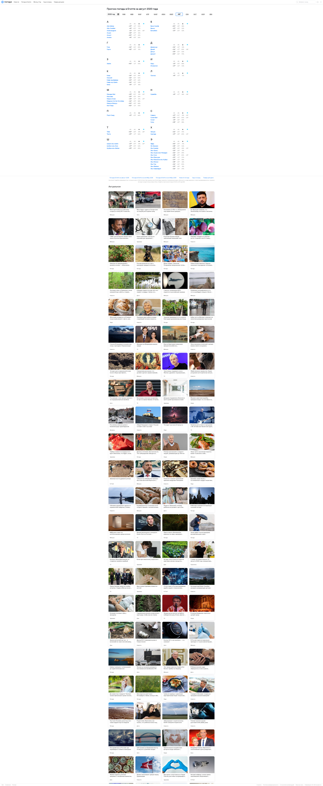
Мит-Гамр (110, 105)
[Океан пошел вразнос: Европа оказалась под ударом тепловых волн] (201, 257)
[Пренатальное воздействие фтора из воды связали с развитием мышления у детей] (175, 742)
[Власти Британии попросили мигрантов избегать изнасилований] (175, 338)
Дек (211, 14)
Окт (195, 14)
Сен (187, 14)
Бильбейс (154, 30)
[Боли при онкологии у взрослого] (148, 553)
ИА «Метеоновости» (316, 784)
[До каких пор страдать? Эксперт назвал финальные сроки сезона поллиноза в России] (121, 688)
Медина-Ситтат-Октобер (115, 101)
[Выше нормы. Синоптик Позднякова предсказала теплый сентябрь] (175, 257)
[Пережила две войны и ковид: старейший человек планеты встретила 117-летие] (148, 311)
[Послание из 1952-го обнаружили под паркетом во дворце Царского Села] (175, 204)
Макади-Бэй (111, 94)
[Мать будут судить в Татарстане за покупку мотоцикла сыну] (148, 204)
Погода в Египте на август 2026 (119, 177)
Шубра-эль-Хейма (113, 148)
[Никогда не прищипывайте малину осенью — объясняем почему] (121, 257)
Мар (139, 14)
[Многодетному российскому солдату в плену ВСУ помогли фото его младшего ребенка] (121, 204)
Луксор (153, 75)
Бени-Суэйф (155, 26)
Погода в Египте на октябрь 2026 (166, 177)
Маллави (110, 96)
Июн (163, 14)
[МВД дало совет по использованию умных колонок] (121, 526)
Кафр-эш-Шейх (112, 82)
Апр (147, 14)
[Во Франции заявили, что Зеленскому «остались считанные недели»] (201, 204)
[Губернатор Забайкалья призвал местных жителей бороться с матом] (148, 473)
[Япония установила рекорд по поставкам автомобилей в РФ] (148, 661)
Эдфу (152, 144)
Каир (108, 75)
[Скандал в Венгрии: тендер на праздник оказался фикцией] (201, 688)
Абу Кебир (110, 26)
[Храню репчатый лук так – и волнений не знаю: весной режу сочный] (121, 634)
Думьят (153, 54)
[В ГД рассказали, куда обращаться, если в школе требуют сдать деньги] (201, 661)
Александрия (111, 30)
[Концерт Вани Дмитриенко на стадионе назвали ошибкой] (121, 553)
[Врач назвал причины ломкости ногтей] (148, 580)
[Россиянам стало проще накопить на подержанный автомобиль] (121, 392)
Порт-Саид (110, 115)
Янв (123, 14)
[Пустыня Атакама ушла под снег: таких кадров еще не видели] (121, 715)
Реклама (14, 784)
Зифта (109, 63)
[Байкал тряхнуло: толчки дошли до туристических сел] (121, 661)
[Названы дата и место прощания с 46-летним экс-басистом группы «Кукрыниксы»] (201, 419)
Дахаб (153, 49)
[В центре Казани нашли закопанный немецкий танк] (175, 230)
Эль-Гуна (154, 155)
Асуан (109, 33)
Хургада (153, 134)
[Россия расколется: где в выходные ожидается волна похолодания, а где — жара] (148, 257)
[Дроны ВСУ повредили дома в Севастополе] (148, 634)
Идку (152, 63)
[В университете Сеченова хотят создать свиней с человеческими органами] (148, 500)
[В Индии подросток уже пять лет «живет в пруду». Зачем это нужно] (148, 284)
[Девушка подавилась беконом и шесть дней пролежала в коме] (175, 392)
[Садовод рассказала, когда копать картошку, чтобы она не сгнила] (148, 607)
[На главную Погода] (8, 2)
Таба (108, 132)
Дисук (153, 51)
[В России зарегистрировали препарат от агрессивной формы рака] (201, 634)
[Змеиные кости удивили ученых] (121, 473)
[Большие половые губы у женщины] (121, 607)
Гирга (109, 49)
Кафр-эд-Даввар (112, 80)
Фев (131, 14)
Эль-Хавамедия (156, 168)
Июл (171, 14)
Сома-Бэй (154, 117)
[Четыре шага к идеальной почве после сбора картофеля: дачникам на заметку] (121, 365)
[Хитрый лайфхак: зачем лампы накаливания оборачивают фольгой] (201, 769)
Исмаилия (154, 66)
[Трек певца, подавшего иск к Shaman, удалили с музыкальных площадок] (175, 365)
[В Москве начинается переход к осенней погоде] (201, 500)
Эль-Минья (154, 162)
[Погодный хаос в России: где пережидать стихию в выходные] (121, 742)
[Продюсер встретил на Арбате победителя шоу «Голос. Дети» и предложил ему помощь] (175, 607)
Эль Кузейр (154, 148)
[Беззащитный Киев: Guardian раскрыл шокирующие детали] (201, 580)
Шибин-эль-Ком (112, 146)
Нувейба (153, 94)
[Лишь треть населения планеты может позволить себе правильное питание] (201, 446)
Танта (109, 134)
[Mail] (2, 2)
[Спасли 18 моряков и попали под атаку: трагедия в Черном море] (121, 338)
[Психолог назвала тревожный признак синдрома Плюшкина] (175, 473)
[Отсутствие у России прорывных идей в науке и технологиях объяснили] (175, 580)
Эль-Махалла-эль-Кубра (159, 159)
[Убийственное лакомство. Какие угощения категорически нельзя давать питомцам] (201, 365)
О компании (8, 784)
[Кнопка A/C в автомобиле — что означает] (175, 634)
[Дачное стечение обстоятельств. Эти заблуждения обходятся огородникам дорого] (148, 446)
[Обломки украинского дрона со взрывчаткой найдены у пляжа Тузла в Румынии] (121, 500)
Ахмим (109, 37)
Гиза (108, 47)
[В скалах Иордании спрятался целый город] (201, 607)
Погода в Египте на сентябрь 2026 (142, 177)
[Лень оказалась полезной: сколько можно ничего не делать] (201, 338)
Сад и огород (196, 177)
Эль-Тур (153, 164)
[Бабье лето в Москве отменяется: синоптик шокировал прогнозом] (201, 311)
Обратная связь (299, 784)
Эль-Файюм (155, 166)
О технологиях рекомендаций (287, 784)
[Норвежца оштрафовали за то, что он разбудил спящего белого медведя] (201, 284)
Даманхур (154, 47)
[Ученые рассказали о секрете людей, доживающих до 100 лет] (175, 446)
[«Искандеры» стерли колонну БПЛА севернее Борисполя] (175, 715)
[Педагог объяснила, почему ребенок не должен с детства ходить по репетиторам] (175, 500)
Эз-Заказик (154, 146)
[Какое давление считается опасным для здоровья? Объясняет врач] (148, 230)
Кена (108, 84)
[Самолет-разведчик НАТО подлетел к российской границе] (175, 284)
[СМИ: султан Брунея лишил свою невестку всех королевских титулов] (121, 230)
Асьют (109, 35)
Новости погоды (184, 177)
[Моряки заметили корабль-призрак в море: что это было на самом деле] (201, 392)
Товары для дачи (208, 177)
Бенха (153, 28)
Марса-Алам (111, 99)
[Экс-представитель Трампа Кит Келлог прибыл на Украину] (175, 661)
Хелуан (153, 132)
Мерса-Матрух (112, 103)
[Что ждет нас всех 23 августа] (175, 419)
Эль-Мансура (155, 157)
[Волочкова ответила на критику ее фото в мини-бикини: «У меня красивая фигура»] (148, 392)
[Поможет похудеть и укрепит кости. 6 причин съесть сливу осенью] (201, 230)
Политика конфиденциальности (270, 784)
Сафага (153, 115)
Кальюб (109, 78)
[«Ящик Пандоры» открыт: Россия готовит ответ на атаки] (148, 419)
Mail (3, 784)
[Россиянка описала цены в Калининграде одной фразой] (121, 419)
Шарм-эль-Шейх (112, 144)
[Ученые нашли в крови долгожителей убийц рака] (201, 715)
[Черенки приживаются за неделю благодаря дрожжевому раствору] (175, 311)
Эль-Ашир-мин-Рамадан (159, 153)
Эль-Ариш (154, 150)
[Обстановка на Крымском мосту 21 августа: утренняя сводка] (148, 742)
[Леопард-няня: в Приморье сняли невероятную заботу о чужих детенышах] (121, 284)
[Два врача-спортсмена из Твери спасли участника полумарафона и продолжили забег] (175, 769)
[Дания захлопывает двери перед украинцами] (148, 769)
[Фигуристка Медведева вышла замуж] (148, 338)
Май (155, 14)
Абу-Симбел (111, 28)
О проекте (259, 784)
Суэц (152, 122)
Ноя (203, 14)
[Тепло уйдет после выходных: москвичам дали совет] (201, 526)
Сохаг (153, 120)
